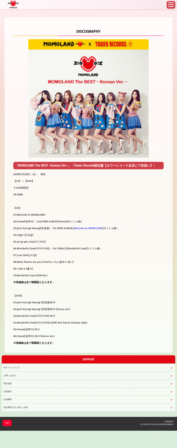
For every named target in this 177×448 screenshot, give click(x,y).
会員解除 (7, 399)
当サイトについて (11, 367)
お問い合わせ (9, 375)
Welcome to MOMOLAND (88, 228)
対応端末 (7, 383)
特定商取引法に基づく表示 (15, 407)
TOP (7, 423)
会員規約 (7, 391)
